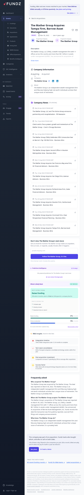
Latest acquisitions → (73, 462)
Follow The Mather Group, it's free (54, 256)
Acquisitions (40, 491)
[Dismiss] (77, 13)
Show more (35, 61)
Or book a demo (45, 449)
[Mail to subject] (76, 30)
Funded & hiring (45, 489)
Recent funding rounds (33, 489)
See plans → (71, 13)
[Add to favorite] (73, 30)
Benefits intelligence (68, 489)
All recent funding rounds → (37, 462)
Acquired (45, 74)
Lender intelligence (57, 489)
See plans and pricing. (63, 9)
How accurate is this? (73, 326)
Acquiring (35, 74)
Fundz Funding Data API (33, 486)
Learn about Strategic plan (55, 277)
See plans (34, 449)
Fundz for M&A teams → (56, 462)
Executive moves (31, 491)
